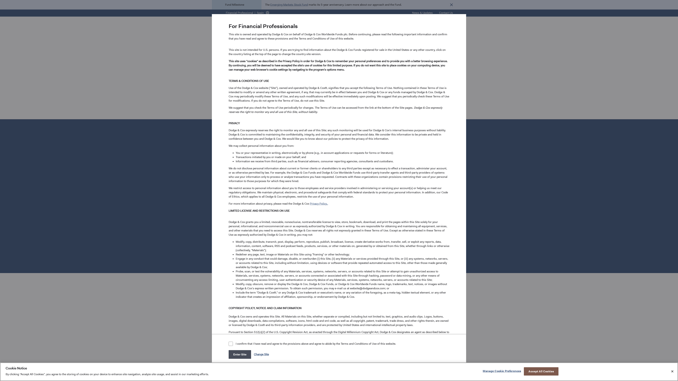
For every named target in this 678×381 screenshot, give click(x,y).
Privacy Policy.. (319, 203)
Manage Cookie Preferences (502, 371)
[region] (339, 371)
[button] (262, 354)
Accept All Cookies (541, 371)
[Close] (672, 371)
